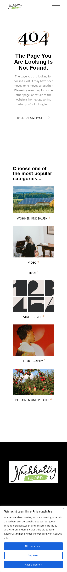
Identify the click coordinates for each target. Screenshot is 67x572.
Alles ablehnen (33, 564)
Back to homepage (29, 117)
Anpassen (33, 555)
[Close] (63, 509)
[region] (33, 539)
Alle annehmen (33, 546)
